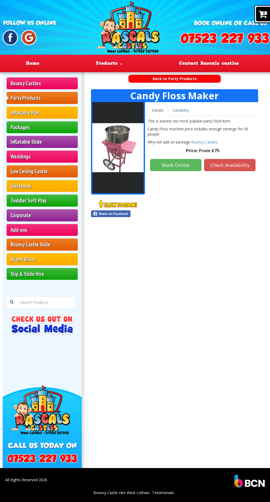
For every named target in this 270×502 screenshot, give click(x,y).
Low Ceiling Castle (29, 171)
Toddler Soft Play (28, 200)
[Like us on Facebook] (10, 37)
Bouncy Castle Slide (30, 244)
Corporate (21, 215)
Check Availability (230, 165)
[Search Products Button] (11, 302)
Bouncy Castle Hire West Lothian (121, 492)
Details (158, 110)
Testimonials (163, 492)
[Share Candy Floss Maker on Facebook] (118, 213)
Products (108, 63)
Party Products (26, 97)
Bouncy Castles (26, 83)
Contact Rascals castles (209, 63)
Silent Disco (23, 259)
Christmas (21, 186)
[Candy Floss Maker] (118, 147)
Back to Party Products (175, 78)
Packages (20, 127)
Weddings (21, 156)
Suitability (181, 110)
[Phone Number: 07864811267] (225, 38)
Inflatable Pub (25, 112)
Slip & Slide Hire (27, 273)
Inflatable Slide (26, 141)
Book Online (176, 165)
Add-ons (19, 229)
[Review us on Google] (29, 37)
